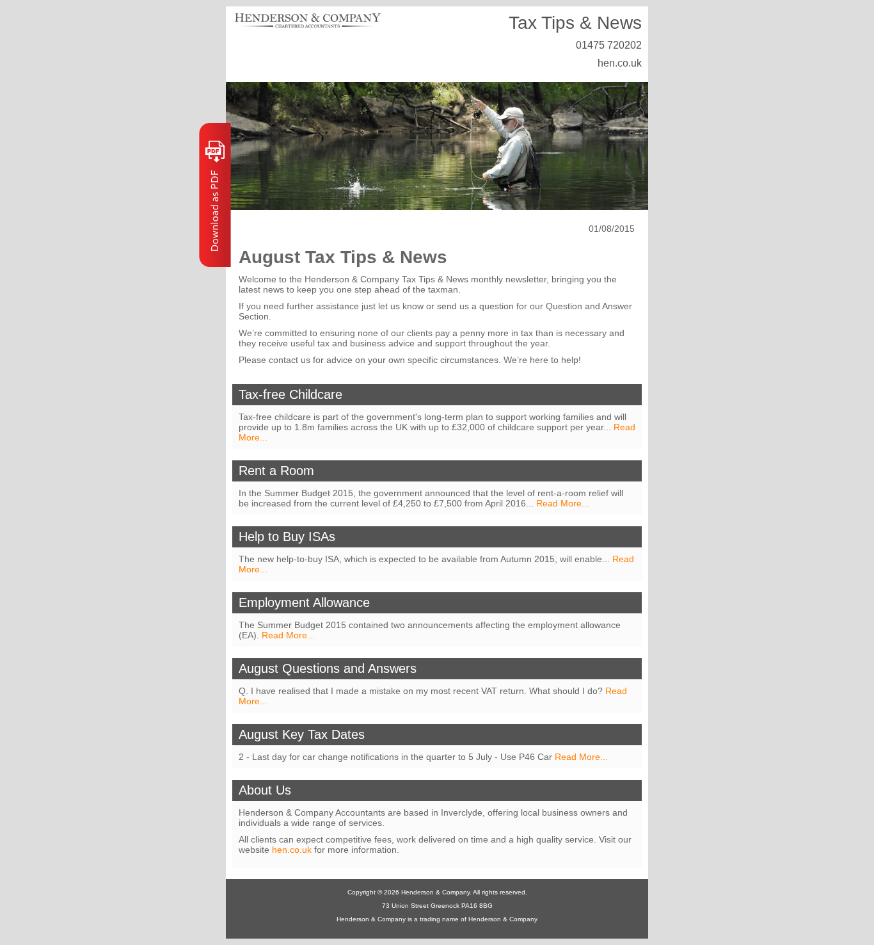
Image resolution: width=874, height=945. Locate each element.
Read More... (562, 503)
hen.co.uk (620, 63)
